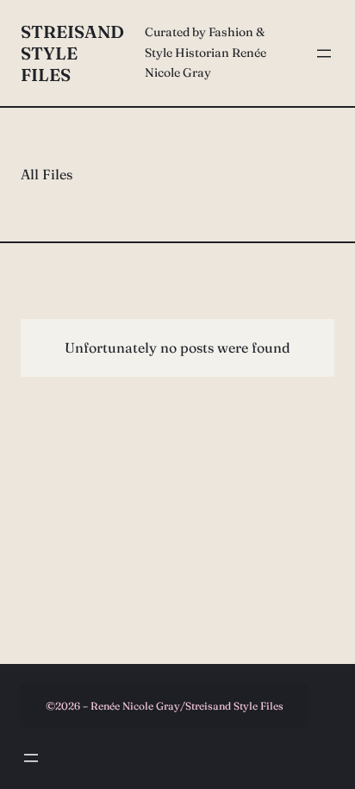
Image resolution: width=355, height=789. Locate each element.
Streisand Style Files (72, 53)
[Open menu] (324, 53)
